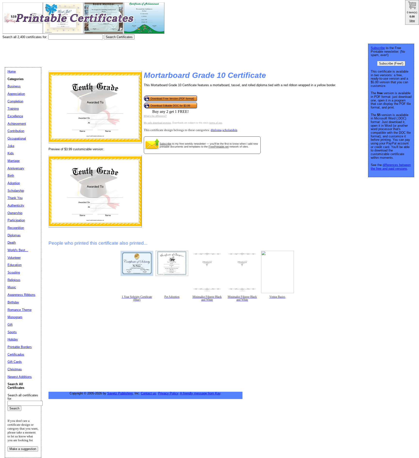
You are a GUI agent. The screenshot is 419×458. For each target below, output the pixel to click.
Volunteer (14, 257)
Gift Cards (15, 362)
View (412, 20)
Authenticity (16, 205)
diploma (216, 130)
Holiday (13, 339)
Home (12, 71)
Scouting (14, 272)
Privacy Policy (168, 393)
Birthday (13, 302)
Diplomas (14, 235)
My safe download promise (157, 123)
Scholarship (16, 190)
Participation (16, 220)
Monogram (15, 317)
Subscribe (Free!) (391, 63)
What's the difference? (155, 116)
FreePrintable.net (219, 146)
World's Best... (18, 250)
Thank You (15, 198)
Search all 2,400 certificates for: (25, 37)
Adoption (14, 183)
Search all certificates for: (23, 397)
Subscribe (165, 143)
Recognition (16, 228)
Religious (14, 280)
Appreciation (16, 94)
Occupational (17, 138)
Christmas (15, 369)
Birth (11, 175)
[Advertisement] (90, 52)
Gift (10, 324)
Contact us (148, 393)
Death (12, 242)
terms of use (215, 123)
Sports (12, 332)
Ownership (15, 213)
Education (15, 265)
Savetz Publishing (120, 393)
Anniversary (16, 168)
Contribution (16, 131)
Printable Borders (20, 347)
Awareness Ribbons (21, 295)
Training (13, 108)
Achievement (17, 123)
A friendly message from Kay (200, 393)
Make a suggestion (22, 449)
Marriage (14, 161)
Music (12, 287)
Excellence (15, 116)
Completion (15, 101)
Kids (11, 153)
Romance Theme (20, 310)
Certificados (16, 354)
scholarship (229, 130)
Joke (11, 146)
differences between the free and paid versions (391, 166)
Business (14, 86)
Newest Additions (20, 377)
